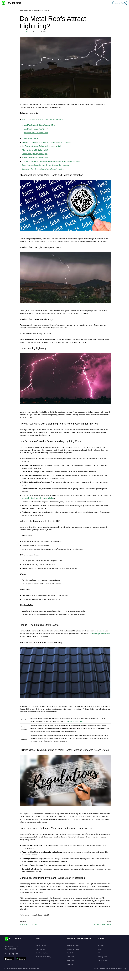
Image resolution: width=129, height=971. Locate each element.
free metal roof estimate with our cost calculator (38, 498)
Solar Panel (70, 964)
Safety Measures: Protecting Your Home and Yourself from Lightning (45, 165)
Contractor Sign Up (119, 3)
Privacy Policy (102, 957)
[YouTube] (17, 953)
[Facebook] (9, 953)
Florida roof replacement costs (99, 634)
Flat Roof (70, 953)
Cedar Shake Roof (73, 949)
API (99, 953)
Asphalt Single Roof (73, 945)
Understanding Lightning (30, 138)
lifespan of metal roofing (75, 721)
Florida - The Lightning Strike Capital (35, 154)
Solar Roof (70, 960)
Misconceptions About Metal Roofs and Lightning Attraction (42, 119)
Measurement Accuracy (43, 957)
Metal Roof (70, 957)
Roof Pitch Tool (40, 949)
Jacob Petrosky (26, 32)
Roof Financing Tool (41, 953)
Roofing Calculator (41, 945)
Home (22, 10)
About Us (101, 945)
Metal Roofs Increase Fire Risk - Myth (37, 129)
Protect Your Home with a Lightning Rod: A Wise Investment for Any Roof (47, 142)
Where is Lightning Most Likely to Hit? (35, 150)
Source (101, 631)
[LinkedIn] (13, 953)
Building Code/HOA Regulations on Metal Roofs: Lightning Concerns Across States (51, 161)
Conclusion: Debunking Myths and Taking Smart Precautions (43, 169)
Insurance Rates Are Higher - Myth (36, 133)
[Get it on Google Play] (21, 958)
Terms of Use (102, 960)
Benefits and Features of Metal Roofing (35, 157)
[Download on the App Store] (9, 958)
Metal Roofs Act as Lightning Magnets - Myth (39, 125)
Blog (26, 10)
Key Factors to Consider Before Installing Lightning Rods (41, 146)
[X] (5, 953)
